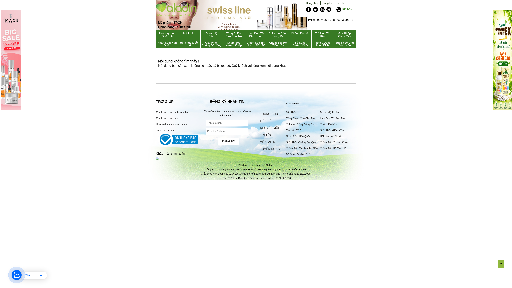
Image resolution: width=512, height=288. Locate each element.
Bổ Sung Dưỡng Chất (300, 44)
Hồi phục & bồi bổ (189, 44)
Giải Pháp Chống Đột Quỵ (211, 44)
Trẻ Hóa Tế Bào (322, 35)
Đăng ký (327, 3)
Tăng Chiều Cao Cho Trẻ (234, 35)
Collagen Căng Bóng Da (278, 35)
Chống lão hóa (300, 33)
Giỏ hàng (348, 9)
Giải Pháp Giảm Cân (344, 35)
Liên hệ (340, 3)
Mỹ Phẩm (189, 33)
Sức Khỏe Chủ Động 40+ (344, 44)
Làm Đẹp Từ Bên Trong (256, 35)
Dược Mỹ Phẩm (211, 35)
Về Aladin (267, 142)
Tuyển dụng (270, 149)
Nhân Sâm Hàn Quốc (167, 44)
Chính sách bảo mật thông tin (172, 112)
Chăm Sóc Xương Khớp (234, 44)
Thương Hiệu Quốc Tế (167, 35)
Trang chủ (269, 114)
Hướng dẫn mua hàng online (172, 124)
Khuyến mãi (269, 128)
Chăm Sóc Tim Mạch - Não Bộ (255, 44)
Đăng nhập (312, 3)
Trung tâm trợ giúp (166, 130)
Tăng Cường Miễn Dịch (322, 44)
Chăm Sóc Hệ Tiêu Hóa (278, 44)
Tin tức (266, 135)
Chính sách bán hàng (167, 118)
